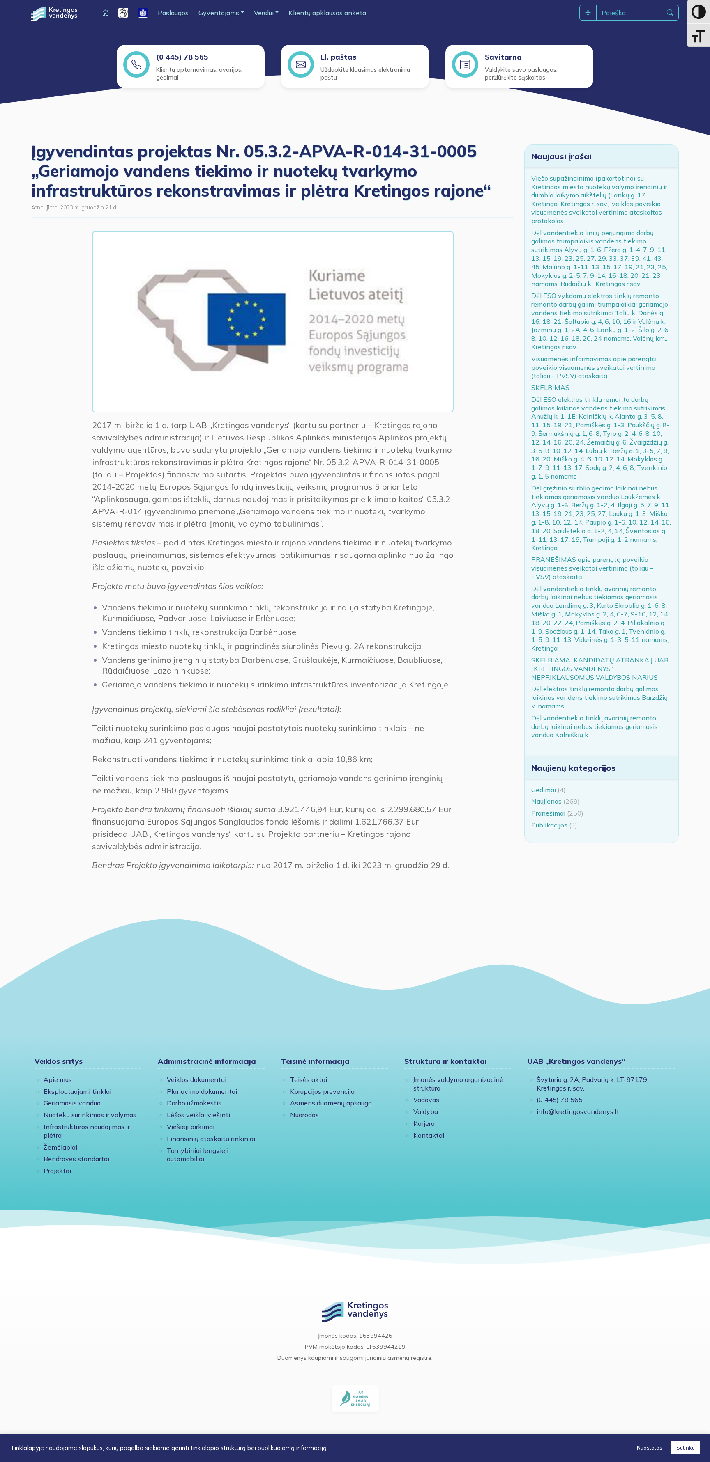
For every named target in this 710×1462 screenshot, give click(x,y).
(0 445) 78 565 (182, 56)
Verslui (264, 13)
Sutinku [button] (685, 1447)
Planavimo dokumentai (202, 1091)
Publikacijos (549, 825)
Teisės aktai (308, 1079)
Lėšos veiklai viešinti (198, 1115)
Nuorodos (304, 1115)
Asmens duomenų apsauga (331, 1103)
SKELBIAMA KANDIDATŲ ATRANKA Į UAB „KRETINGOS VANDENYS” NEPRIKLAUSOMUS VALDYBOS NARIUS (600, 668)
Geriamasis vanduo (72, 1103)
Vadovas (426, 1099)
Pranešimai (548, 813)
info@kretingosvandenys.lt (578, 1111)
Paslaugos (173, 13)
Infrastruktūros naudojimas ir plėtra (87, 1131)
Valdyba (425, 1111)
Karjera (424, 1123)
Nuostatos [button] (649, 1447)
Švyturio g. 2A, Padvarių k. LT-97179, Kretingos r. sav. (592, 1083)
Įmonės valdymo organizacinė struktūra (458, 1083)
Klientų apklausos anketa (327, 13)
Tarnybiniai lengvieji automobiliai (197, 1154)
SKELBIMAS (550, 387)
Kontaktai (428, 1135)
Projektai (57, 1170)
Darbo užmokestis (194, 1103)
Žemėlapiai (60, 1147)
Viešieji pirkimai (190, 1127)
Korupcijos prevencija (322, 1091)
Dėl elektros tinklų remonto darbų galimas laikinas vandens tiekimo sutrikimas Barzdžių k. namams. (599, 697)
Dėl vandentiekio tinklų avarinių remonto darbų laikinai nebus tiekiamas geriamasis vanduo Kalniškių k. (594, 726)
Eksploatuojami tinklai (77, 1091)
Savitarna (503, 56)
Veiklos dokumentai (196, 1079)
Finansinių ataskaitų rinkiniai (211, 1138)
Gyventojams (218, 13)
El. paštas (338, 56)
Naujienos (546, 801)
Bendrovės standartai (76, 1159)
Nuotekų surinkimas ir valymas (90, 1115)
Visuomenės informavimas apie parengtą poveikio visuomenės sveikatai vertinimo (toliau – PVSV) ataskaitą (593, 367)
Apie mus (58, 1079)
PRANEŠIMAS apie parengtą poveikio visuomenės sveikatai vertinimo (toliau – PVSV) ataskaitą (592, 568)
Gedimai (543, 790)
